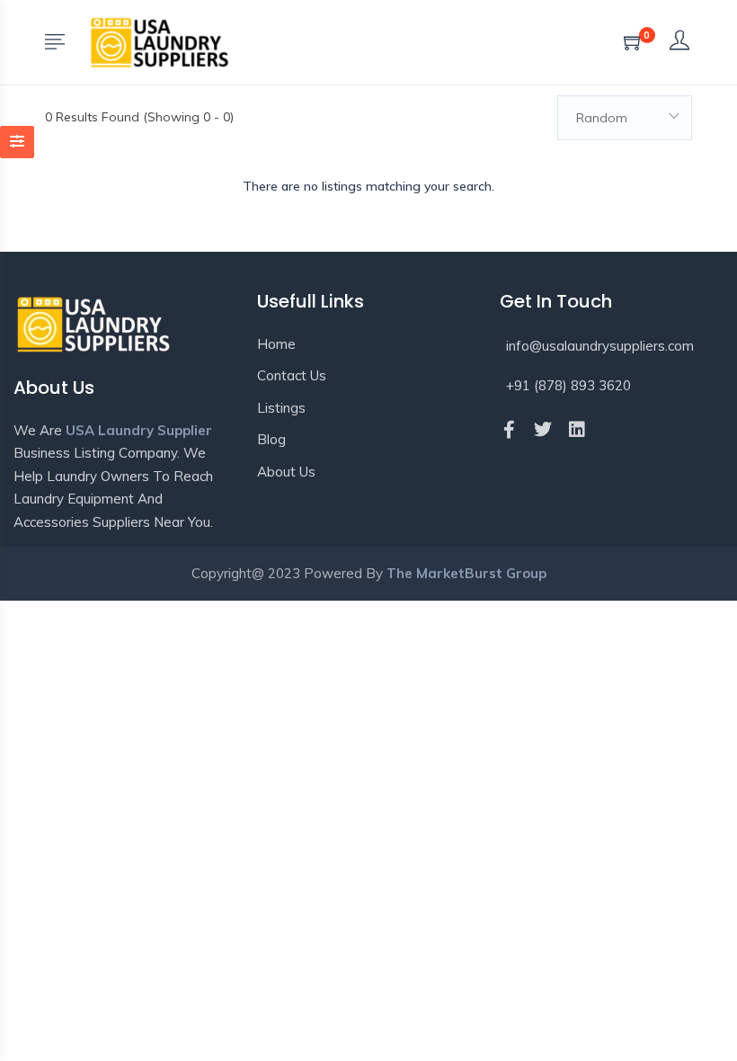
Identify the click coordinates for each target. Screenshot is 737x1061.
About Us (286, 471)
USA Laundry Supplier (139, 430)
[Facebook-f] (509, 430)
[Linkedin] (577, 430)
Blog (271, 439)
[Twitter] (543, 430)
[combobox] (624, 117)
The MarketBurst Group (466, 573)
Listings (281, 407)
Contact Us (291, 375)
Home (276, 343)
